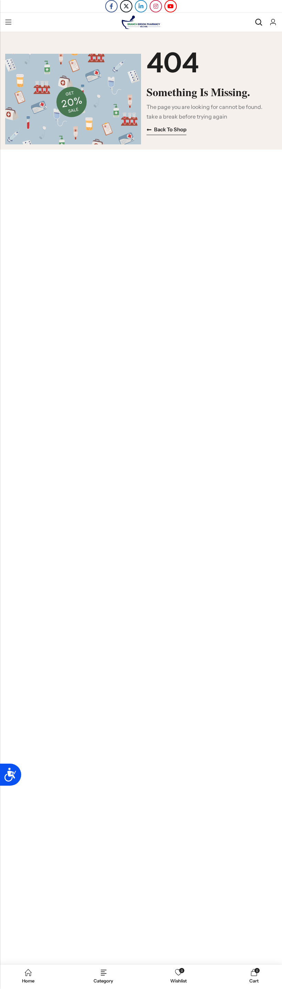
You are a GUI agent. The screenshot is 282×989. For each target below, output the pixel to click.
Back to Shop (170, 129)
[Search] (258, 22)
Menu (8, 22)
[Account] (273, 22)
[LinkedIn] (141, 6)
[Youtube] (170, 6)
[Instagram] (156, 6)
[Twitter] (126, 6)
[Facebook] (111, 6)
